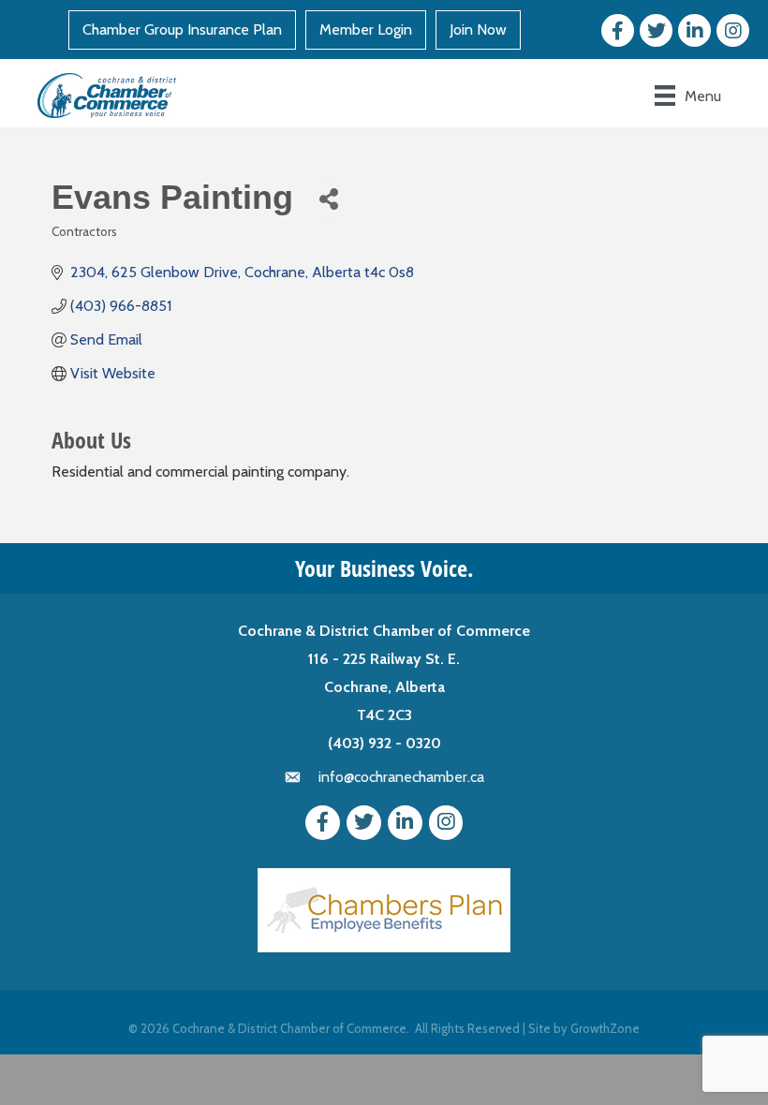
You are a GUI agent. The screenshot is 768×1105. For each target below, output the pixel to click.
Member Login (365, 29)
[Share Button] (328, 198)
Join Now (478, 29)
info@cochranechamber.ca (401, 777)
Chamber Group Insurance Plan (182, 29)
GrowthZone (605, 1028)
